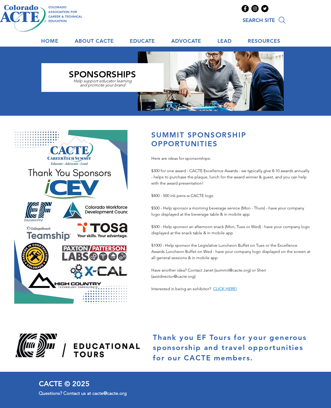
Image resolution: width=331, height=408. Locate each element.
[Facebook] (245, 8)
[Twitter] (264, 8)
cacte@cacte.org (109, 393)
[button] (98, 41)
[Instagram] (255, 8)
